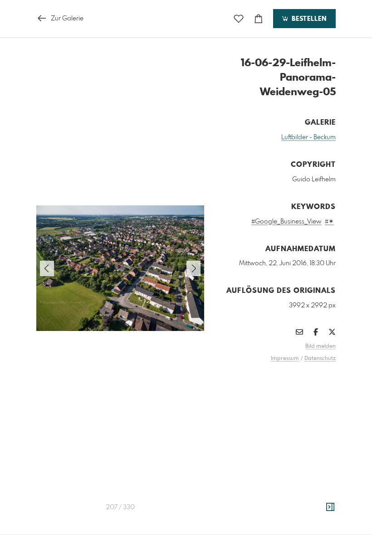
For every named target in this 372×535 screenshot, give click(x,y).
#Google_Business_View (286, 222)
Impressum (285, 358)
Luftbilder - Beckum (308, 137)
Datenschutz (320, 358)
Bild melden (320, 346)
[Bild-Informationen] (330, 507)
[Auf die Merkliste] (238, 19)
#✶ (329, 222)
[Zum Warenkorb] (258, 19)
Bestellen (308, 19)
